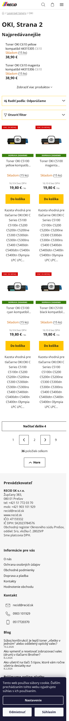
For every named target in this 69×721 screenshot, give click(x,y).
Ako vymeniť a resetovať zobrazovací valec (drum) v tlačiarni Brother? (33, 653)
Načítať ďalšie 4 (34, 426)
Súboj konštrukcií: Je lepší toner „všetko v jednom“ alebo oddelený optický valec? (32, 642)
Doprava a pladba (16, 576)
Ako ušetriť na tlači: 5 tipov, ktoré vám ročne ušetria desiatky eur (34, 664)
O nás (8, 559)
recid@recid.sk (23, 605)
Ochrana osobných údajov (22, 565)
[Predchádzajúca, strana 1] (24, 440)
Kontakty (10, 581)
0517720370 (21, 622)
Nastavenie (33, 700)
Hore (36, 462)
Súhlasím (49, 712)
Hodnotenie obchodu (18, 587)
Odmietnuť (17, 712)
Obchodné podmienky (19, 570)
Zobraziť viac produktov (33, 87)
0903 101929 (21, 614)
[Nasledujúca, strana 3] (45, 440)
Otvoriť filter (17, 115)
